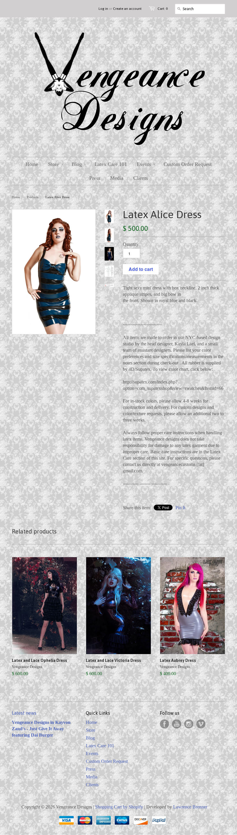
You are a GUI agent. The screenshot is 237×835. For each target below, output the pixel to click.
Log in (103, 9)
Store (90, 730)
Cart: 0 (163, 9)
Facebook (164, 724)
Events (92, 753)
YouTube (176, 724)
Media (91, 776)
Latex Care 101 (100, 745)
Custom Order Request (107, 761)
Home (91, 722)
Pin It (180, 507)
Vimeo (200, 724)
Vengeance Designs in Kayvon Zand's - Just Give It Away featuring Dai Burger (41, 728)
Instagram (188, 724)
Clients (92, 784)
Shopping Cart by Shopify (119, 806)
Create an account (127, 9)
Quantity (131, 244)
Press (90, 769)
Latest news (24, 713)
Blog (90, 737)
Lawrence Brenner (190, 806)
